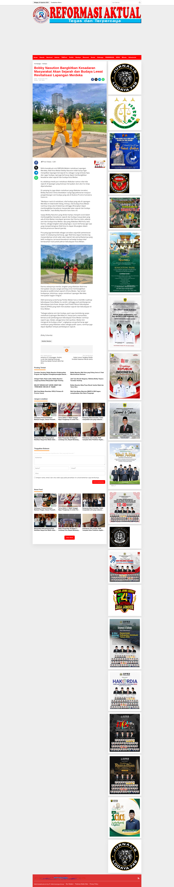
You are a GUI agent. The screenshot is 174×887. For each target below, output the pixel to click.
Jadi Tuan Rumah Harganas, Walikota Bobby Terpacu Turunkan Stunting (86, 379)
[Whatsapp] (103, 79)
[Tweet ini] (96, 79)
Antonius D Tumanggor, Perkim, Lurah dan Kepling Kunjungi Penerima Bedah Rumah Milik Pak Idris (52, 359)
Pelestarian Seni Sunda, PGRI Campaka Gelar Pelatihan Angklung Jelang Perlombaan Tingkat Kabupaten (93, 439)
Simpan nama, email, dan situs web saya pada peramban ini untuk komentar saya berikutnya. (67, 478)
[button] (139, 2)
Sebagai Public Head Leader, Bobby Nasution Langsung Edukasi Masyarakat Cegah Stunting (48, 379)
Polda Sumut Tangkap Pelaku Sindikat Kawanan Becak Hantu (82, 357)
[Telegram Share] (99, 79)
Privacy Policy (94, 884)
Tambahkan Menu (56, 2)
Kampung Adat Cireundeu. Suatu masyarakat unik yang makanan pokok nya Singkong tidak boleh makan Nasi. (92, 418)
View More (69, 537)
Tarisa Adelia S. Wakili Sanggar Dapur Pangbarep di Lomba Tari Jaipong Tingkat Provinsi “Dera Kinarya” (68, 418)
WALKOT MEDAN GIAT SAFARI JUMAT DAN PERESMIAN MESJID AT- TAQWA (47, 386)
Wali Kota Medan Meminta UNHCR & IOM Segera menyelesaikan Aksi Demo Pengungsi (85, 392)
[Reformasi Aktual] (87, 15)
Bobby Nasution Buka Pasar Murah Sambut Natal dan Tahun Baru (87, 386)
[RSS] (66, 350)
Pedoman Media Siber (81, 884)
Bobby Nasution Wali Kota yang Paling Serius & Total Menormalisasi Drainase (87, 373)
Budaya (36, 80)
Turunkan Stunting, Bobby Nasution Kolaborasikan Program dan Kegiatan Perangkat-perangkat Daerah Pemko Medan (50, 373)
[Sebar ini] (92, 79)
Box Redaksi (69, 884)
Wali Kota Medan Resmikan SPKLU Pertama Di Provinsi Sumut (48, 392)
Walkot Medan (46, 341)
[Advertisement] (87, 40)
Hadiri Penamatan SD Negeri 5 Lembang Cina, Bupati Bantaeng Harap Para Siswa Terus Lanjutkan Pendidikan (69, 439)
